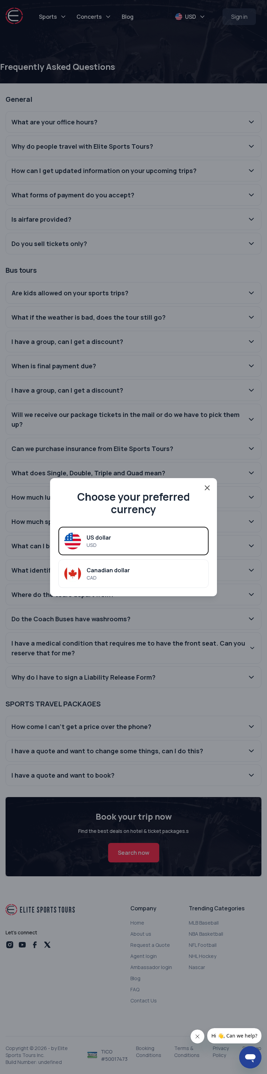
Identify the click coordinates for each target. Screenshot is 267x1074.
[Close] (207, 488)
